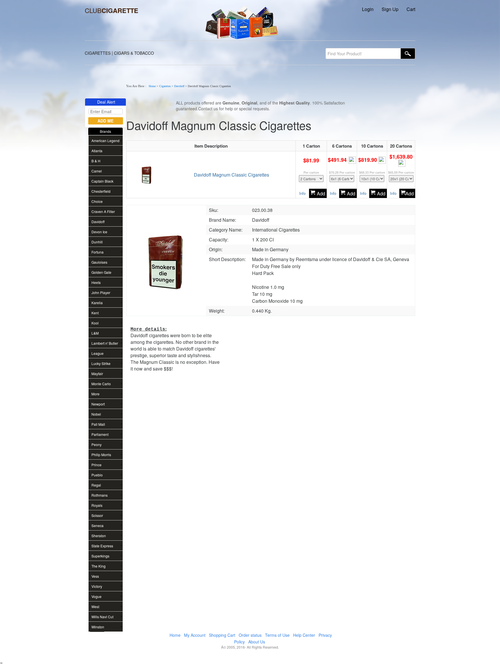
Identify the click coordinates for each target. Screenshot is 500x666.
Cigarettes (165, 86)
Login (368, 9)
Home (152, 86)
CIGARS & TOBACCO (134, 53)
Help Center (304, 635)
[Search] (408, 53)
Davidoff (179, 86)
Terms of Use (277, 635)
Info (302, 193)
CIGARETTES (98, 53)
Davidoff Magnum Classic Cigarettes (231, 174)
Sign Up (390, 9)
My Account (194, 635)
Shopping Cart (222, 635)
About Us (256, 642)
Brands (105, 131)
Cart (411, 9)
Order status (250, 635)
